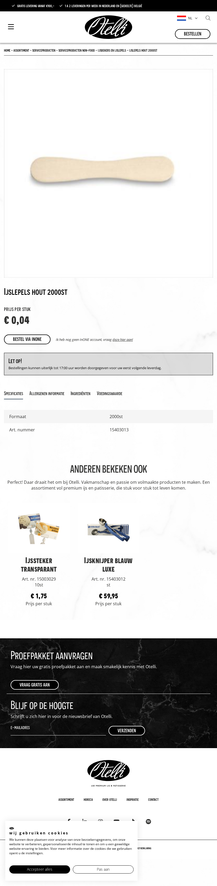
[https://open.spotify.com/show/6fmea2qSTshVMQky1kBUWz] (148, 821)
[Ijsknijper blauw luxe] (108, 528)
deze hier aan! (122, 339)
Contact (153, 799)
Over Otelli (109, 799)
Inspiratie (132, 799)
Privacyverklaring (142, 848)
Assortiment (66, 799)
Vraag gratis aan (35, 684)
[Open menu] (11, 27)
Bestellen (192, 33)
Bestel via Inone (27, 339)
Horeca (88, 799)
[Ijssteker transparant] (38, 528)
